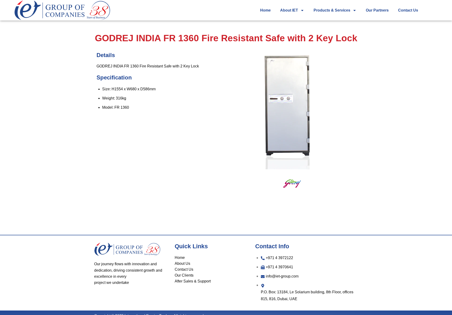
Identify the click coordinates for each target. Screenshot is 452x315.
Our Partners (377, 10)
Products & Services (332, 10)
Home (265, 10)
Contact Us (408, 10)
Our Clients (184, 275)
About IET (289, 10)
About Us (182, 263)
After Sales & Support (193, 281)
